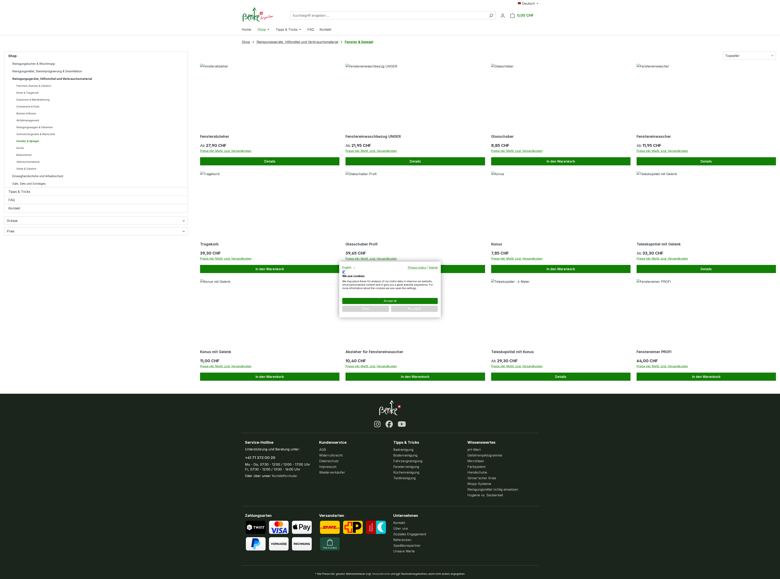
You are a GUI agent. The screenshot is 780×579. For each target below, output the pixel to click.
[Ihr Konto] (503, 15)
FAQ (11, 200)
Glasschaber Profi (362, 244)
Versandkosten (381, 573)
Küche (20, 148)
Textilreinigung (404, 478)
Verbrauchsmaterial (27, 161)
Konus (496, 244)
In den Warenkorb (561, 161)
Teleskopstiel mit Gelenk (659, 244)
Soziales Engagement (409, 534)
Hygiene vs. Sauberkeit (485, 495)
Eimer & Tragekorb (27, 92)
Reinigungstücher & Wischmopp (33, 63)
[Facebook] (389, 424)
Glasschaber (502, 136)
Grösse (12, 221)
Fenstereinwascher (654, 136)
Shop (12, 56)
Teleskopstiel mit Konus (512, 352)
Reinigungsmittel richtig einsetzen (492, 489)
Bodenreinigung (405, 455)
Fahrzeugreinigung (407, 461)
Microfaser (475, 461)
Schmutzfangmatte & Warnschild (35, 134)
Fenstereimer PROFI (654, 352)
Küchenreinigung (406, 472)
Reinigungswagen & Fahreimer (34, 127)
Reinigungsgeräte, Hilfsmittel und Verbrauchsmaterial (52, 78)
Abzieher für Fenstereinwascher (374, 352)
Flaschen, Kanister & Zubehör (33, 85)
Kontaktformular (284, 476)
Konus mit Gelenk (215, 352)
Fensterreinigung (406, 467)
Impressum (327, 467)
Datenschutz (329, 461)
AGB (322, 450)
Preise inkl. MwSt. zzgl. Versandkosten (225, 151)
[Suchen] (491, 15)
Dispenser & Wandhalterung (33, 99)
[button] (349, 267)
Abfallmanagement (27, 120)
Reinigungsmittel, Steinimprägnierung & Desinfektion (47, 71)
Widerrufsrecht (330, 455)
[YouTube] (402, 424)
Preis (10, 231)
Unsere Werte (404, 551)
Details (269, 161)
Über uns (400, 528)
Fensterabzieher (214, 136)
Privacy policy (417, 267)
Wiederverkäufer (332, 472)
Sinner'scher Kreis (481, 478)
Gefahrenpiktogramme (484, 455)
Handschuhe (477, 472)
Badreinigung (403, 450)
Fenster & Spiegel (27, 141)
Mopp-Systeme (479, 484)
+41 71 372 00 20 (260, 457)
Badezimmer (24, 154)
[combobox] (388, 15)
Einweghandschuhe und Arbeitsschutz (37, 176)
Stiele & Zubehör (26, 168)
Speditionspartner (407, 545)
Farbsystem (476, 467)
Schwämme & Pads (27, 106)
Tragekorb (209, 244)
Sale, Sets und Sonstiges (29, 183)
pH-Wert (474, 450)
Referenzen (402, 540)
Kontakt (14, 208)
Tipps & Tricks (19, 192)
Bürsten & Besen (26, 113)
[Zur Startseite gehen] (262, 14)
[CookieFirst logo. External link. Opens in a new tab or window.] (343, 272)
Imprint (433, 267)
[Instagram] (377, 424)
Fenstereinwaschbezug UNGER (373, 136)
